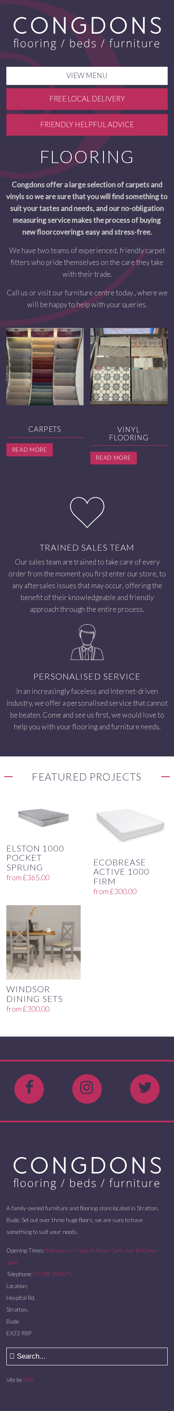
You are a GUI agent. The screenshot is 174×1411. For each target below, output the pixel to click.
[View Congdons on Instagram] (87, 1089)
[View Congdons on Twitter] (145, 1089)
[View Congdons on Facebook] (29, 1089)
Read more (29, 449)
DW (28, 1379)
